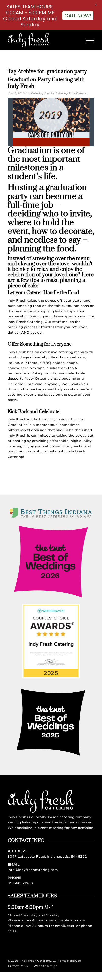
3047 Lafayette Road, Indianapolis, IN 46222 (47, 856)
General (82, 93)
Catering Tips (65, 93)
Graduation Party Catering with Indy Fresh (46, 83)
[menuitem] (87, 40)
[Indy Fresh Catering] (42, 40)
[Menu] (87, 40)
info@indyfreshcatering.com (33, 870)
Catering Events (42, 93)
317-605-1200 (20, 883)
